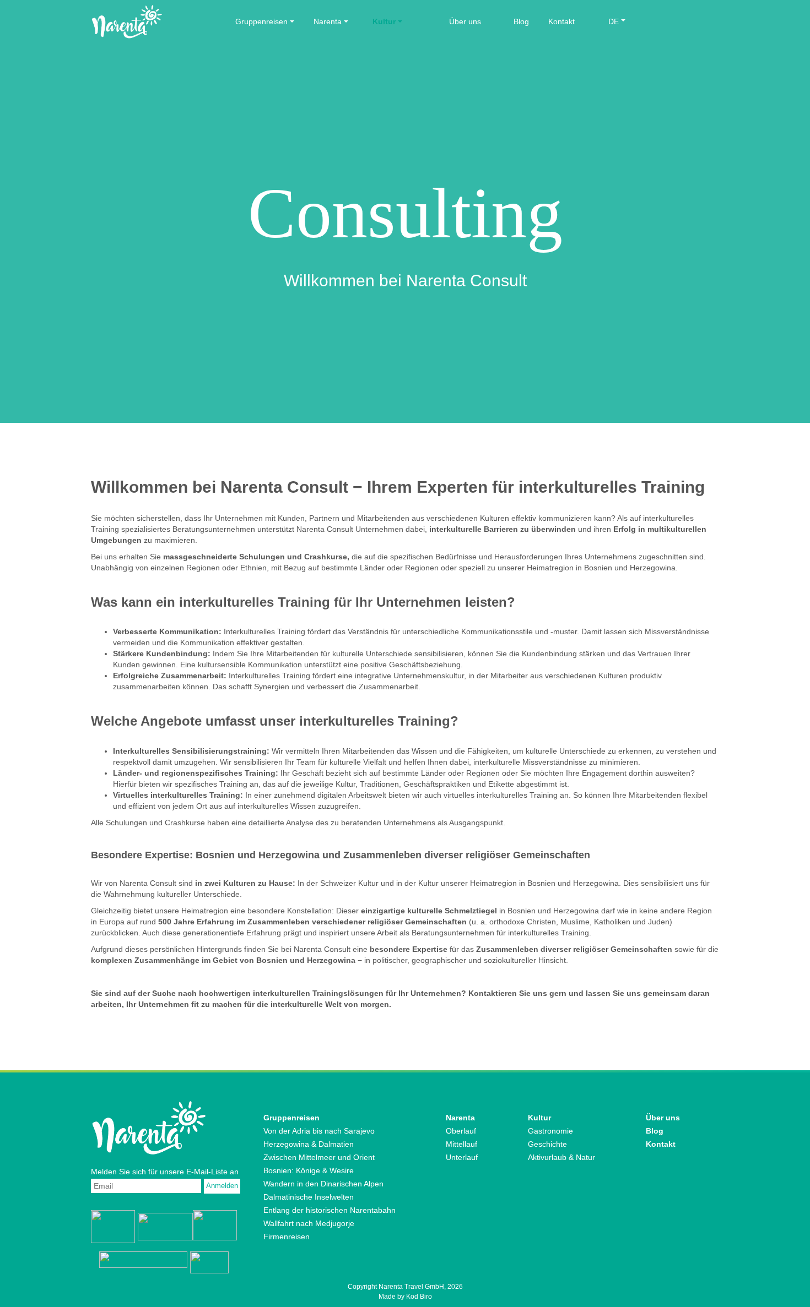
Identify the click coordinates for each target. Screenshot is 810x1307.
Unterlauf (462, 1157)
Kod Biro (419, 1296)
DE (613, 21)
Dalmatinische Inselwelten (308, 1196)
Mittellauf (461, 1144)
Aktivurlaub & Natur (561, 1157)
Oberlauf (461, 1130)
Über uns (465, 21)
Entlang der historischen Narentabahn (329, 1210)
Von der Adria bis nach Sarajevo (319, 1130)
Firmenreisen (286, 1236)
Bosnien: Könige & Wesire (308, 1170)
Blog (521, 21)
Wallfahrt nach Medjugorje (308, 1223)
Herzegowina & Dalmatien (308, 1144)
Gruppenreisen (261, 21)
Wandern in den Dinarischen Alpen (323, 1183)
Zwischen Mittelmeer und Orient (319, 1157)
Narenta (328, 21)
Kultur (384, 21)
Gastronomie (550, 1130)
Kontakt (561, 21)
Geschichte (547, 1144)
